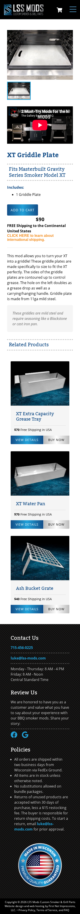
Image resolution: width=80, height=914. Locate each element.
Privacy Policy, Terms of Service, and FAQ (43, 910)
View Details (27, 440)
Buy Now (56, 440)
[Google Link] (27, 736)
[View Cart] (59, 10)
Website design (14, 906)
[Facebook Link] (16, 736)
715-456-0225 (22, 647)
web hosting (37, 906)
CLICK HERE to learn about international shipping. (30, 238)
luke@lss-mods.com (28, 658)
